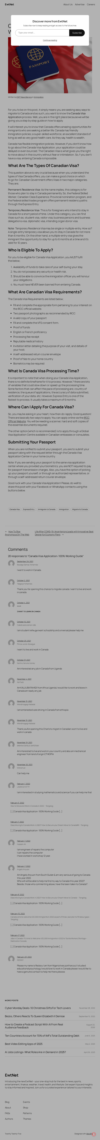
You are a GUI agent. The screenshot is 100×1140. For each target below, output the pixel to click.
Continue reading (50, 40)
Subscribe (77, 32)
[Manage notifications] (94, 1134)
